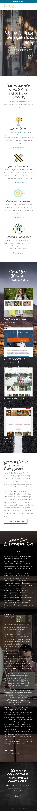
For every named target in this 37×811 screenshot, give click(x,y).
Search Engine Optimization (13, 473)
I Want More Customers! (16, 521)
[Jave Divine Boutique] (18, 317)
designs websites (21, 132)
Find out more (18, 147)
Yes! (29, 55)
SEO (15, 491)
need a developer (25, 175)
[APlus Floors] (18, 435)
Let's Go (18, 796)
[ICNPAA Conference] (18, 356)
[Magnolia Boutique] (18, 396)
